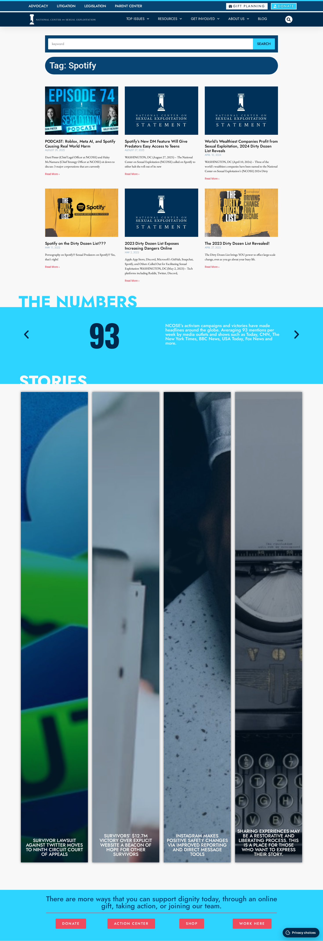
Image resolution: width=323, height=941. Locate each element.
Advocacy (38, 6)
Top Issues (135, 18)
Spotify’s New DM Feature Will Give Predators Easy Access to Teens (156, 144)
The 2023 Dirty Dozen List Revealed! (237, 243)
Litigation (66, 6)
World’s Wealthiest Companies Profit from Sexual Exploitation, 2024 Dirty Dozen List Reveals (241, 146)
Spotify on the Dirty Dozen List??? (75, 243)
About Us (236, 18)
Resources (167, 18)
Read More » (52, 174)
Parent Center (128, 6)
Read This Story (54, 848)
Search (264, 43)
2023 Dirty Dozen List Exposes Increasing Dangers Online (152, 246)
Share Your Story (268, 846)
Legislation (95, 6)
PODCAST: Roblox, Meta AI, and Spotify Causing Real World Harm (80, 144)
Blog (262, 18)
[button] (288, 19)
